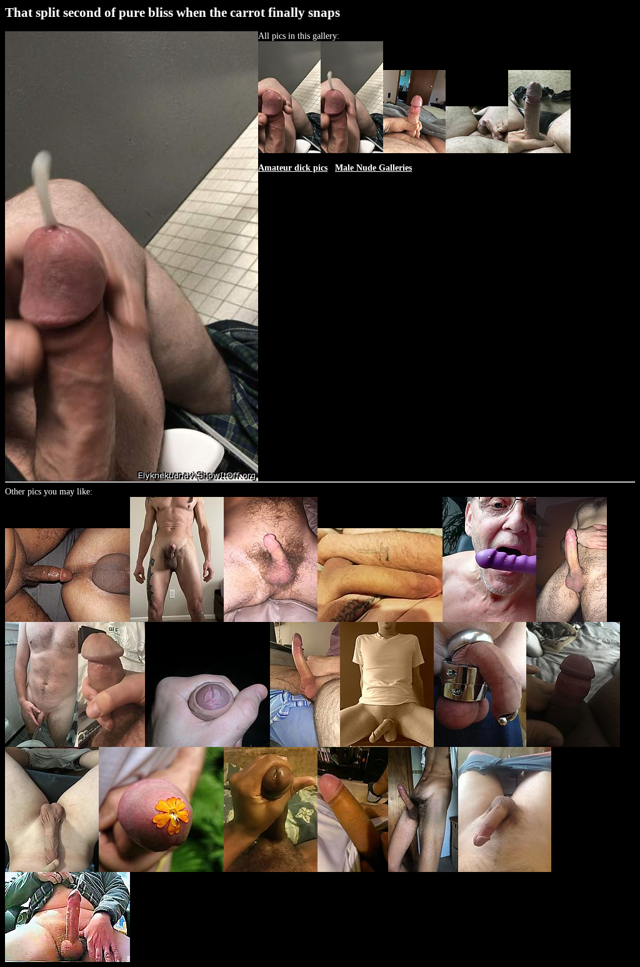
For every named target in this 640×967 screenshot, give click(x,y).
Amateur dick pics (293, 168)
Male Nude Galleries (373, 168)
